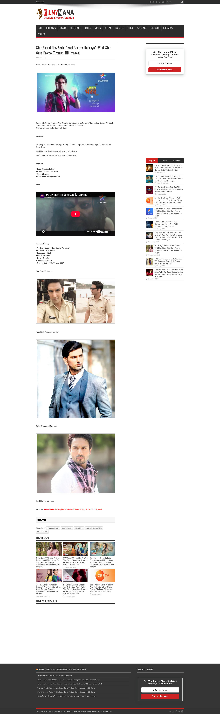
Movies (98, 27)
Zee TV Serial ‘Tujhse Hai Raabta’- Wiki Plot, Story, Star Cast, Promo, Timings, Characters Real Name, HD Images (48, 589)
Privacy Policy (87, 711)
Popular (152, 161)
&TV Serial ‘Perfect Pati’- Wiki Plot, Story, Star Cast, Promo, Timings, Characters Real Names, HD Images (75, 561)
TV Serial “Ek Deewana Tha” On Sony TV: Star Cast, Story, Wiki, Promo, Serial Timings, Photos (169, 261)
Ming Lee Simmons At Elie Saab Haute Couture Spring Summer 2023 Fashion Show (68, 680)
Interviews (168, 27)
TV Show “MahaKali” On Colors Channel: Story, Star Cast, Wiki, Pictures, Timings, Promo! (166, 224)
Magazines (141, 27)
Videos (130, 27)
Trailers (87, 27)
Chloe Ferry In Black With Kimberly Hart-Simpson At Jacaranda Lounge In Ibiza (66, 696)
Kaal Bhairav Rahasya (94, 528)
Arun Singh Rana (53, 528)
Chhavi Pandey (67, 528)
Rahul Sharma (42, 531)
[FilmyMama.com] (55, 18)
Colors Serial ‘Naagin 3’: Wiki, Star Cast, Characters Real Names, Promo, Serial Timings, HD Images (169, 178)
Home (40, 27)
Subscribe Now (165, 69)
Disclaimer (98, 711)
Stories (41, 34)
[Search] (182, 2)
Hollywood (155, 27)
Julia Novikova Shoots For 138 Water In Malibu (54, 676)
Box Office (119, 27)
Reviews (108, 27)
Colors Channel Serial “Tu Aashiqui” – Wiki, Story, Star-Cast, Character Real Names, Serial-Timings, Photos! (169, 168)
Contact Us (40, 2)
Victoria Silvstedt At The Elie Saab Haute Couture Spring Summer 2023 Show (66, 688)
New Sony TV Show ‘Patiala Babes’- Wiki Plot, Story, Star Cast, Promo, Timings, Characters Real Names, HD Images (48, 562)
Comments (177, 161)
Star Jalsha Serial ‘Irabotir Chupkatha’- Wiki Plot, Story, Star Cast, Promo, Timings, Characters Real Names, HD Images (102, 562)
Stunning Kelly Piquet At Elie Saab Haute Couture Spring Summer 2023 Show (66, 692)
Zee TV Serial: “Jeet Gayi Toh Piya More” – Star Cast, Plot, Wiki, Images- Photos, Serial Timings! (169, 189)
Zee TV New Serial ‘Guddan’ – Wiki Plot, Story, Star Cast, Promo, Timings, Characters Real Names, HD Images (102, 588)
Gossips (62, 27)
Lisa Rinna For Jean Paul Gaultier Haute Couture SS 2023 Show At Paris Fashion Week (69, 684)
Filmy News (51, 27)
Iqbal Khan (79, 528)
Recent (164, 161)
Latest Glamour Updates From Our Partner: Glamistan (62, 669)
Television (74, 27)
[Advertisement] (130, 83)
